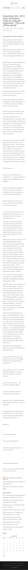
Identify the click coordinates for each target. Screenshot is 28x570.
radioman (6, 28)
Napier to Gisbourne (9, 510)
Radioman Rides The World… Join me (13, 478)
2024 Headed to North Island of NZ (13, 527)
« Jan (4, 556)
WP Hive (14, 568)
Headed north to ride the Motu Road (13, 505)
